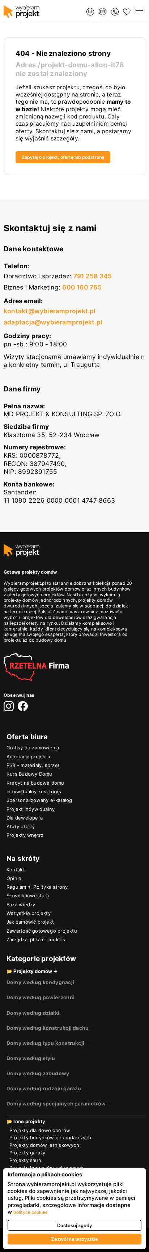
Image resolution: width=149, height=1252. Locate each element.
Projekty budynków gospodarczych (50, 1137)
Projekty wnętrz (25, 835)
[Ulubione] (126, 11)
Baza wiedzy (21, 904)
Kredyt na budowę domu (35, 783)
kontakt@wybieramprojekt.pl (50, 311)
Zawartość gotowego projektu (42, 931)
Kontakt (16, 869)
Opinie (14, 878)
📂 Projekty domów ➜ (32, 971)
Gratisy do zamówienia (33, 747)
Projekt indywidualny (31, 809)
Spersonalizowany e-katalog (39, 800)
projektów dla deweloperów (52, 617)
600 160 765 (81, 287)
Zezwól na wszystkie (74, 1239)
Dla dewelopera (25, 818)
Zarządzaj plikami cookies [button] (36, 939)
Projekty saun (25, 1160)
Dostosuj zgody (74, 1225)
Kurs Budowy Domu (29, 774)
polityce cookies (30, 1212)
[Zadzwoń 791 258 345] (115, 11)
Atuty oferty (21, 826)
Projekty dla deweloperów (39, 1130)
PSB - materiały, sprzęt (33, 765)
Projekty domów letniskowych (44, 1145)
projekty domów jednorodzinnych (40, 600)
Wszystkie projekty (29, 913)
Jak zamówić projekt (30, 922)
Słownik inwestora (28, 895)
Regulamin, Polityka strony (37, 887)
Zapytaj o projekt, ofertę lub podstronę (63, 157)
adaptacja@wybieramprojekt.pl (53, 322)
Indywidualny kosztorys (34, 791)
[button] (139, 11)
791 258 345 (92, 276)
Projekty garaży (27, 1152)
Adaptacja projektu (28, 756)
